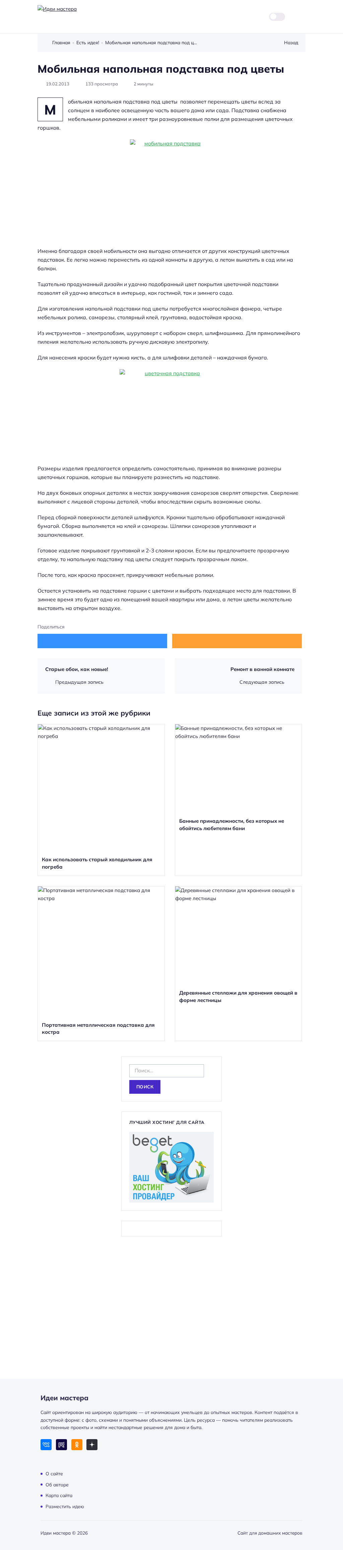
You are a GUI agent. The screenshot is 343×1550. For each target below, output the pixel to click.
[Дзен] (91, 1444)
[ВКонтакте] (46, 1444)
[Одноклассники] (76, 1444)
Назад (291, 42)
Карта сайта (59, 1495)
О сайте (54, 1473)
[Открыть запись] (101, 800)
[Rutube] (61, 1444)
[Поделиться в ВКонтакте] (102, 641)
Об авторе (57, 1484)
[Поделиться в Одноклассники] (237, 641)
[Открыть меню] (301, 16)
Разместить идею (65, 1506)
